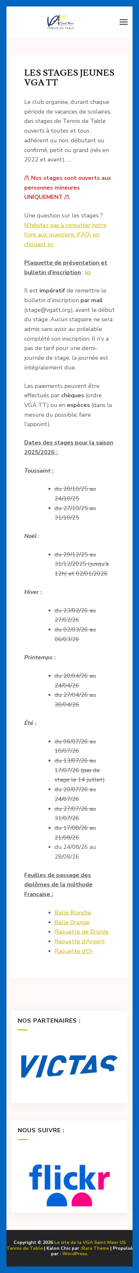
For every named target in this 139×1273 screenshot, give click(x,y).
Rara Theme (95, 1248)
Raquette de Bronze (82, 932)
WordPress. (75, 1254)
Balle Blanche (73, 912)
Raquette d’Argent (80, 941)
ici (88, 272)
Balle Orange (72, 922)
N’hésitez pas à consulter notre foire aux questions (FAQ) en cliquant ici (65, 234)
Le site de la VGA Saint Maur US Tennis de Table (66, 1245)
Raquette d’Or (74, 951)
